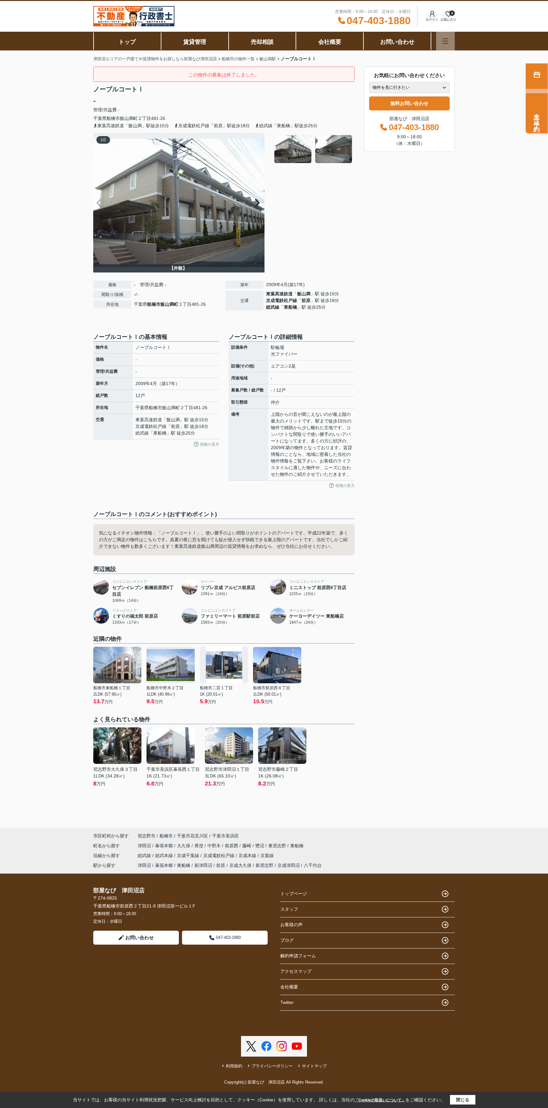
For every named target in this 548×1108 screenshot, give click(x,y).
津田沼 (145, 845)
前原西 (232, 845)
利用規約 (234, 1066)
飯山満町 (129, 118)
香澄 (199, 845)
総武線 (272, 307)
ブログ (287, 940)
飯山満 (303, 293)
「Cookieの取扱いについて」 (380, 1100)
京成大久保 (240, 865)
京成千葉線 (188, 855)
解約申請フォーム (298, 955)
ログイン (432, 19)
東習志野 (277, 845)
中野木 (214, 845)
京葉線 (267, 855)
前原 (306, 300)
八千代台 (313, 865)
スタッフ (289, 909)
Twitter (287, 1002)
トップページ (293, 893)
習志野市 (146, 835)
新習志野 (264, 865)
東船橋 (290, 307)
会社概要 (329, 42)
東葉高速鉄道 (279, 293)
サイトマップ (314, 1066)
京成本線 (248, 855)
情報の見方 (209, 444)
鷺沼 (260, 845)
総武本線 (164, 855)
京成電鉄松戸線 (281, 300)
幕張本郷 (164, 845)
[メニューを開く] (445, 41)
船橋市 (113, 118)
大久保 (184, 845)
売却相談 (262, 42)
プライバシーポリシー (272, 1066)
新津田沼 (203, 865)
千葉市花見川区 (192, 835)
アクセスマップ (295, 971)
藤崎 (247, 845)
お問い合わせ (397, 42)
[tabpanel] (313, 149)
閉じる (462, 1099)
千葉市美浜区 (225, 835)
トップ (127, 42)
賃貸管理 (194, 42)
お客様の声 (291, 924)
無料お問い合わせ (409, 103)
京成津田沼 (288, 865)
